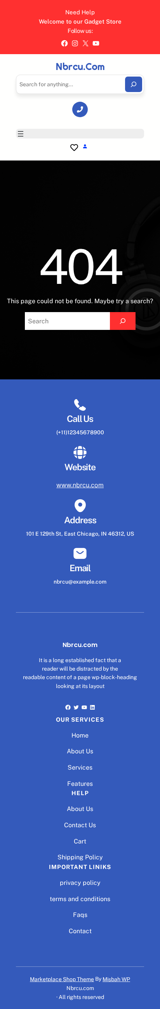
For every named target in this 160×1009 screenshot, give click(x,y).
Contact (80, 931)
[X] (85, 43)
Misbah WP (116, 979)
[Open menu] (20, 133)
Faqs (80, 915)
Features (80, 783)
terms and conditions (80, 899)
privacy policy (80, 882)
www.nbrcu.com (80, 485)
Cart (80, 841)
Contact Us (80, 825)
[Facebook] (64, 43)
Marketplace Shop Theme (62, 979)
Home (80, 735)
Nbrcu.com (80, 67)
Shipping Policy (80, 857)
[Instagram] (75, 43)
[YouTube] (96, 43)
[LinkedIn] (92, 707)
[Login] (85, 146)
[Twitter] (76, 707)
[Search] (133, 84)
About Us (80, 751)
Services (80, 767)
